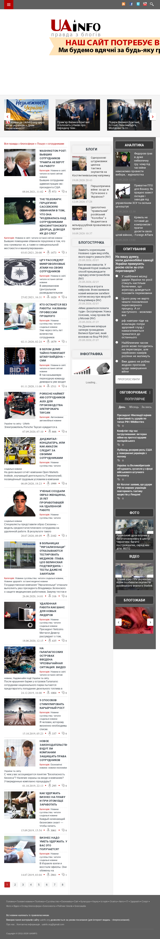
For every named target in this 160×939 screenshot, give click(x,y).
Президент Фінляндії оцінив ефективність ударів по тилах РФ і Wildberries (134, 418)
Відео (134, 556)
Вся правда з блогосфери (19, 143)
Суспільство (52, 901)
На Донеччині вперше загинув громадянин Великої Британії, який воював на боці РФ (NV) (93, 331)
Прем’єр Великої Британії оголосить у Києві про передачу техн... (73, 125)
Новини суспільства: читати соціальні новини (50, 323)
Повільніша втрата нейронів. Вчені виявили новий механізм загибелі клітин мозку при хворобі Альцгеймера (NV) (94, 293)
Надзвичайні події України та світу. (31, 678)
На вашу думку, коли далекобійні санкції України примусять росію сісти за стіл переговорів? (134, 264)
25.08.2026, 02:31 (88, 281)
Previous (6, 116)
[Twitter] (137, 4)
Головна (10, 901)
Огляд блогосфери (31, 906)
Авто (121, 901)
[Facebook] (130, 4)
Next (154, 116)
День (122, 407)
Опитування (134, 249)
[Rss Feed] (123, 4)
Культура (85, 901)
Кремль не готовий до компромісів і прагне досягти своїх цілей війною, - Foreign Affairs (134, 226)
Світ (76, 901)
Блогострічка (91, 243)
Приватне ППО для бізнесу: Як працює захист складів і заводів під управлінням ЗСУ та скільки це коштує (134, 196)
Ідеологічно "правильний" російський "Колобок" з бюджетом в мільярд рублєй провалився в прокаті (91, 218)
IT (127, 901)
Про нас (10, 924)
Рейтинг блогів (64, 906)
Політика (39, 901)
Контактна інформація (28, 924)
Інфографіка (91, 354)
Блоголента (49, 906)
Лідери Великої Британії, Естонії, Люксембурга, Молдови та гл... (124, 125)
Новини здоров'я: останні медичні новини (26, 581)
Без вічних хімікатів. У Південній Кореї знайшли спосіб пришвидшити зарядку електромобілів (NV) (94, 271)
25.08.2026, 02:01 (88, 303)
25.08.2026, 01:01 (88, 340)
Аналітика (134, 145)
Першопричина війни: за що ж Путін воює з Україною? (100, 191)
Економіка (66, 901)
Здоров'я (135, 901)
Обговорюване (133, 392)
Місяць (134, 407)
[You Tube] (144, 4)
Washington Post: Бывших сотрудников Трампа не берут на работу (53, 158)
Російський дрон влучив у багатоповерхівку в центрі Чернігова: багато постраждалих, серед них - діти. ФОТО (133, 542)
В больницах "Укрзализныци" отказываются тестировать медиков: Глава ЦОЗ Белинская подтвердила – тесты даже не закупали (52, 558)
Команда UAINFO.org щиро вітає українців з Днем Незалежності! (25, 125)
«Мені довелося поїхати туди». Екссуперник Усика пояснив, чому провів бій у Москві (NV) (94, 313)
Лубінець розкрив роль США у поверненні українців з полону (134, 453)
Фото (134, 513)
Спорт (145, 901)
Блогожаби (134, 600)
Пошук (41, 143)
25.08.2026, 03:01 (88, 260)
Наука (95, 901)
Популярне (135, 399)
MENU (8, 4)
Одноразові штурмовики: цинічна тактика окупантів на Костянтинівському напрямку (91, 166)
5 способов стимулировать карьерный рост (52, 704)
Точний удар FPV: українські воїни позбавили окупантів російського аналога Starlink (134, 582)
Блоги (91, 149)
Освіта (113, 901)
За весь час (146, 407)
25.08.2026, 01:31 (88, 322)
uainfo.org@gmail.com (53, 924)
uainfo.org (45, 920)
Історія (104, 901)
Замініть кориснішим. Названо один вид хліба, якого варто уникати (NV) (94, 253)
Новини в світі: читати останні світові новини (53, 173)
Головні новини (25, 901)
